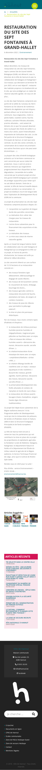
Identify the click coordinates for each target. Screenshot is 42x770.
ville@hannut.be (22, 669)
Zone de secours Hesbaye (16, 743)
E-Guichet (9, 725)
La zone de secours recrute (18, 618)
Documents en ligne (13, 729)
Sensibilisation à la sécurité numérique (18, 597)
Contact (9, 747)
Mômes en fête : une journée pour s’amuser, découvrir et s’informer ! (18, 568)
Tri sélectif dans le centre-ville (20, 562)
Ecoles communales (13, 736)
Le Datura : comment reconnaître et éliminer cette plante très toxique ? (19, 611)
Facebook (21, 673)
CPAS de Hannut (12, 732)
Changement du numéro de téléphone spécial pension (18, 584)
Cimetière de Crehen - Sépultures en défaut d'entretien (20, 591)
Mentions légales (12, 751)
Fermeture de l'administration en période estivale (19, 604)
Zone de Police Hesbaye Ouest (17, 740)
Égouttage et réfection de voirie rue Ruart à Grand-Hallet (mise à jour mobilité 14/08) (20, 577)
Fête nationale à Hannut (17, 623)
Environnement (26, 52)
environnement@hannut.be (15, 474)
